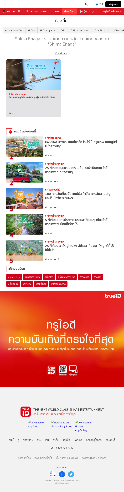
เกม (47, 440)
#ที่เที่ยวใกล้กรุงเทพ (66, 277)
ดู (18, 440)
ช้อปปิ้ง (66, 440)
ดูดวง (95, 11)
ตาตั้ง (56, 440)
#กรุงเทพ (27, 284)
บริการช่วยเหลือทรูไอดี (62, 448)
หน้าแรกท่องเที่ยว (14, 30)
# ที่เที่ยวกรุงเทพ (53, 138)
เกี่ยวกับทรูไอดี (24, 458)
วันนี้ (11, 440)
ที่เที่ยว (31, 30)
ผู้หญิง (83, 11)
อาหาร (56, 11)
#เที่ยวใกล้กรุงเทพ (32, 277)
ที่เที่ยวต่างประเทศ (80, 30)
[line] (53, 474)
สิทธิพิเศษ (28, 440)
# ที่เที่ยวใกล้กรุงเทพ (54, 164)
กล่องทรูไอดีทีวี (94, 440)
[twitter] (71, 474)
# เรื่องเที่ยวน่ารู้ (52, 190)
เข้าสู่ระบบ (113, 4)
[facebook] (62, 474)
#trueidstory (14, 277)
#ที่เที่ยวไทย (13, 284)
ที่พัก (63, 30)
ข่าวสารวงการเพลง (36, 11)
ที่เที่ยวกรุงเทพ (47, 30)
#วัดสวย (97, 277)
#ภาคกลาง (84, 277)
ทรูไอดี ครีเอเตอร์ (112, 11)
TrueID (9, 4)
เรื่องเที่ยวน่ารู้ (101, 30)
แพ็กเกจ (78, 440)
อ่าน (9, 11)
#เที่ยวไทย (49, 277)
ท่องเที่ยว (69, 11)
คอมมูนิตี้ (110, 440)
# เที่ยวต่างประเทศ (17, 94)
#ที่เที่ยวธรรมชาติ (58, 284)
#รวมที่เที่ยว (41, 284)
